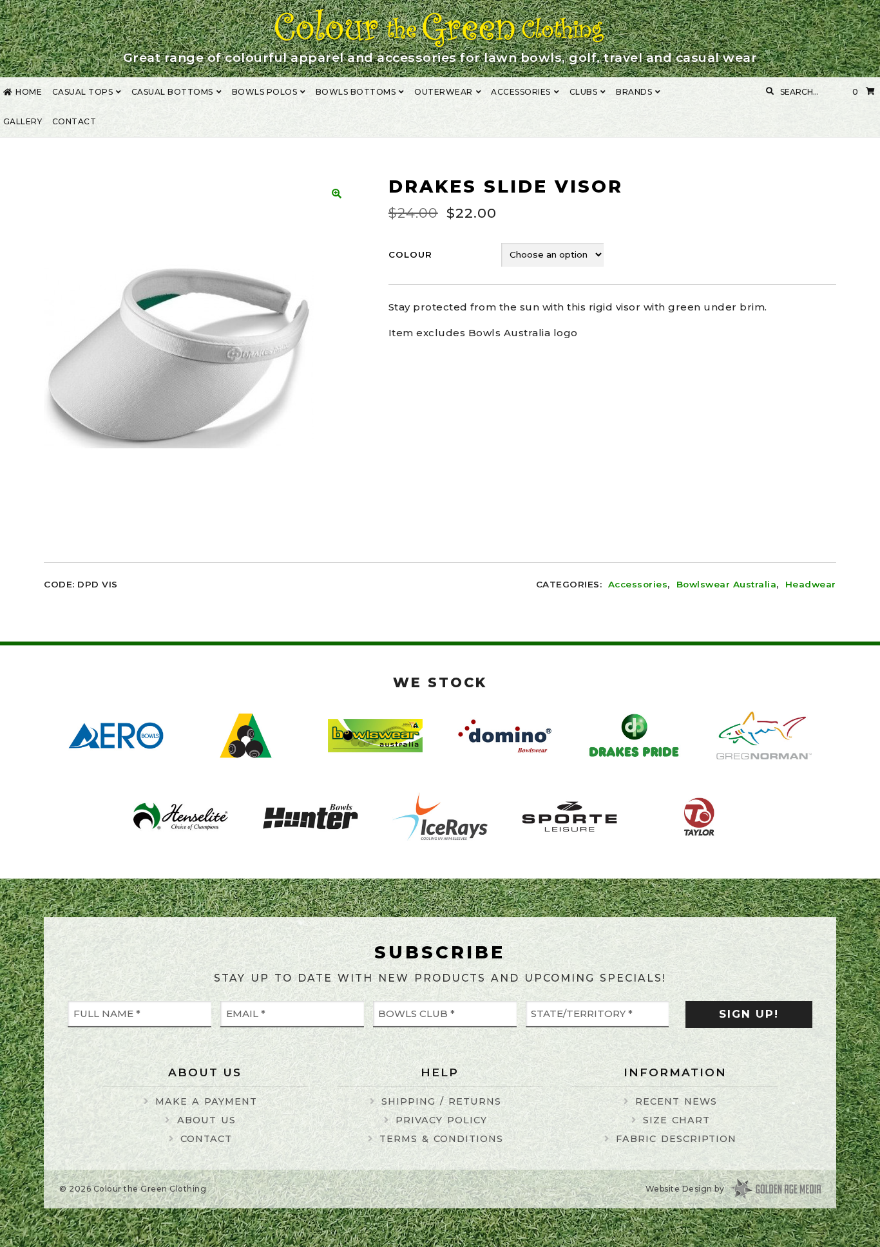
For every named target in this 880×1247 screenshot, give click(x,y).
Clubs (583, 92)
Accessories (521, 92)
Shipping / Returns (441, 1101)
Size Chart (676, 1120)
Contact (74, 121)
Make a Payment (206, 1101)
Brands (634, 92)
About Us (206, 1120)
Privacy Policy (441, 1120)
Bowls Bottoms (356, 92)
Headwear (810, 584)
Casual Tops (82, 92)
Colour (410, 254)
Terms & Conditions (441, 1139)
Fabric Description (676, 1139)
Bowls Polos (265, 92)
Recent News (676, 1101)
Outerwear (443, 92)
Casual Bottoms (172, 92)
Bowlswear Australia (726, 584)
